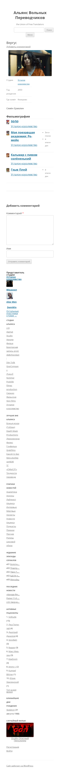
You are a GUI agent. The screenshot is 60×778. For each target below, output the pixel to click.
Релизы (10, 537)
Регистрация (12, 747)
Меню (30, 35)
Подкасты (11, 526)
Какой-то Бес (12, 454)
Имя (8, 248)
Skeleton (10, 709)
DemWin (11, 307)
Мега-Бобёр (12, 457)
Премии (10, 530)
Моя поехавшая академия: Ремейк (23, 136)
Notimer (10, 377)
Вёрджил (11, 289)
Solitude (12, 616)
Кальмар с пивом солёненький (24, 156)
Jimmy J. (12, 666)
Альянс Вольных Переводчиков (30, 15)
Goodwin (12, 639)
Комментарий (15, 213)
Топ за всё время (11, 691)
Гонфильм (11, 446)
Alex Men (11, 301)
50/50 (14, 121)
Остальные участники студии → (12, 313)
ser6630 (10, 461)
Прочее (10, 534)
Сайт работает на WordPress (19, 765)
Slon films (11, 400)
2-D (8, 328)
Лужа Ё (9, 374)
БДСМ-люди (16, 575)
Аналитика (11, 491)
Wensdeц (14, 579)
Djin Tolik (10, 362)
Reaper (11, 647)
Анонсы (10, 495)
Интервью (11, 507)
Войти (9, 750)
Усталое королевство (24, 126)
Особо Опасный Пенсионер (20, 739)
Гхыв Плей (19, 170)
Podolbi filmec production (11, 385)
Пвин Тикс (15, 571)
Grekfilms (11, 450)
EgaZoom (12, 659)
